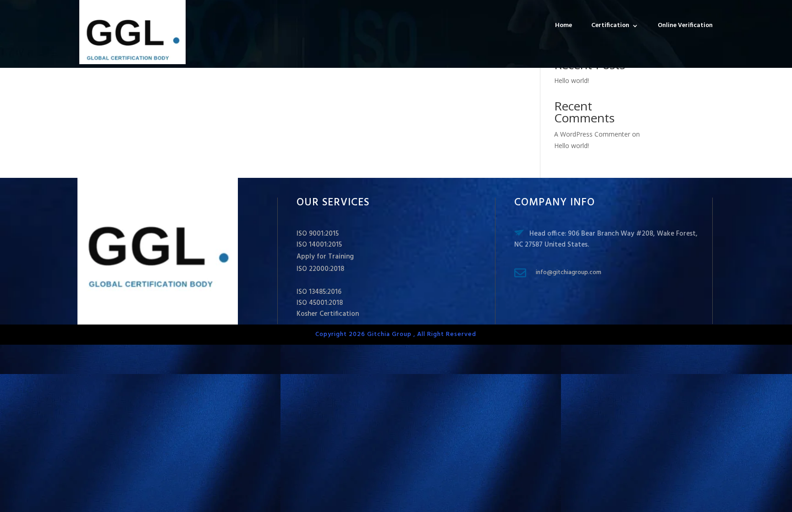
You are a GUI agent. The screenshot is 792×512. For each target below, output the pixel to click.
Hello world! (571, 80)
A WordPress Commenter (592, 134)
